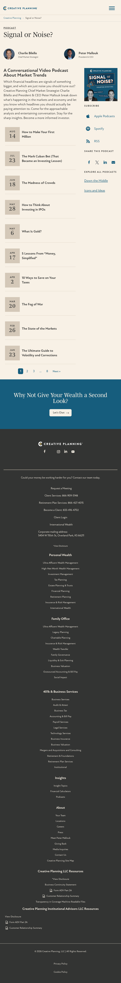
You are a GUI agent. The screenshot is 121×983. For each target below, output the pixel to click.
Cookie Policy (60, 971)
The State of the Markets (39, 329)
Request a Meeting (61, 488)
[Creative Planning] (20, 8)
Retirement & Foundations (60, 756)
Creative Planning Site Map (60, 860)
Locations (60, 821)
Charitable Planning (60, 637)
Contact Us (60, 854)
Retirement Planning (60, 596)
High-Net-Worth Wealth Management (60, 568)
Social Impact (60, 677)
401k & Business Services (60, 692)
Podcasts (60, 796)
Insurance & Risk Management (60, 602)
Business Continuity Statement (60, 884)
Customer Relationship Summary (62, 896)
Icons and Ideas (94, 190)
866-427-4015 (76, 502)
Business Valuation (60, 666)
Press (60, 832)
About (60, 808)
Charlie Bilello (27, 53)
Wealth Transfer (60, 649)
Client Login (60, 517)
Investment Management (60, 574)
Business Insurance (60, 738)
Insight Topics (60, 785)
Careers (60, 826)
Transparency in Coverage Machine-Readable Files (60, 901)
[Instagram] (58, 453)
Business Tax (60, 710)
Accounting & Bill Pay (60, 716)
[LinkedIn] (66, 453)
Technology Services (60, 733)
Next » (56, 371)
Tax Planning (60, 579)
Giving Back (60, 843)
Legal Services (60, 727)
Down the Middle (96, 181)
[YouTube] (73, 453)
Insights (60, 778)
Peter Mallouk (88, 53)
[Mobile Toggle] (112, 8)
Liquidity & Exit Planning (60, 660)
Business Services (60, 699)
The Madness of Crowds (38, 183)
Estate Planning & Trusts (60, 585)
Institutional (60, 767)
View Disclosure (13, 916)
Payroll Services (60, 722)
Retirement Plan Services (60, 761)
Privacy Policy (60, 963)
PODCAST (10, 27)
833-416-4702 (71, 510)
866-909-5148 (70, 495)
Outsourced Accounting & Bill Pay (60, 671)
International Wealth (61, 524)
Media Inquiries (60, 849)
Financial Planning (60, 591)
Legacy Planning (61, 632)
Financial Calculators (60, 791)
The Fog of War (32, 304)
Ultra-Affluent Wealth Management (60, 562)
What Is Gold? (32, 231)
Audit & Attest (60, 705)
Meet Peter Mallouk (60, 838)
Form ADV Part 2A (63, 890)
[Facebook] (44, 453)
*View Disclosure (60, 546)
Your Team (60, 815)
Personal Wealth (60, 555)
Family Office (60, 619)
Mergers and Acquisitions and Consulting (60, 750)
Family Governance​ (60, 654)
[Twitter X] (51, 453)
